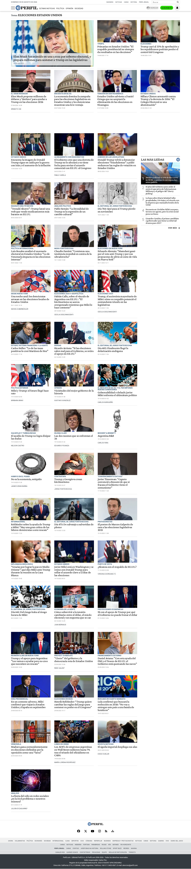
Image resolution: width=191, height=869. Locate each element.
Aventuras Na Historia (89, 848)
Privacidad (96, 852)
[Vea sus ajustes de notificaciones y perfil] (177, 7)
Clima (67, 841)
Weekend (78, 844)
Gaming (161, 841)
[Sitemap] (112, 831)
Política (60, 8)
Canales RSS (60, 852)
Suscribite (166, 8)
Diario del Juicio (177, 841)
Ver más (172, 228)
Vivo (167, 841)
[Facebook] (78, 831)
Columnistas (20, 841)
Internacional (58, 841)
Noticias (118, 2)
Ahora (10, 841)
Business (110, 2)
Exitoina (153, 841)
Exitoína (134, 2)
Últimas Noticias (47, 8)
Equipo (104, 852)
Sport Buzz (117, 848)
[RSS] (106, 831)
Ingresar (154, 8)
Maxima (134, 848)
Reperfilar (98, 841)
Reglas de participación (118, 852)
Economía (38, 841)
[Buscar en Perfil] (178, 2)
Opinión (69, 8)
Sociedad (79, 8)
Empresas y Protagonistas (123, 841)
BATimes (116, 844)
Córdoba (89, 841)
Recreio (126, 848)
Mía (109, 844)
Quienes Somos (72, 852)
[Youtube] (92, 831)
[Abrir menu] (13, 8)
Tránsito (132, 852)
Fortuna (86, 844)
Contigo (76, 848)
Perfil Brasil (144, 2)
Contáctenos (85, 852)
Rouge (104, 844)
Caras (126, 2)
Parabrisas (95, 844)
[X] (85, 831)
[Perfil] (95, 825)
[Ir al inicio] (27, 7)
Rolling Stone (105, 848)
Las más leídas (152, 159)
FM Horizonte (125, 844)
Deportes (75, 841)
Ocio (82, 841)
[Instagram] (99, 831)
